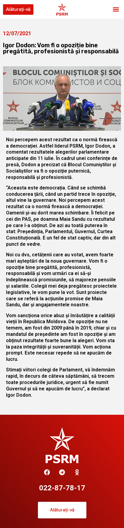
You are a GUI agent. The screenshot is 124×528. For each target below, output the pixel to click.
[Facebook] (47, 472)
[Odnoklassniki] (77, 472)
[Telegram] (62, 472)
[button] (116, 9)
